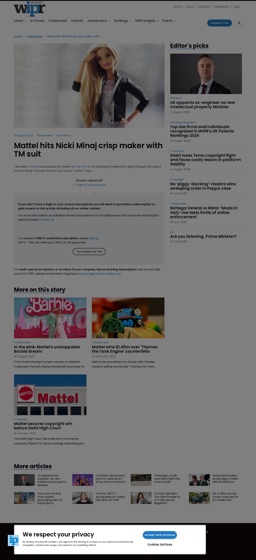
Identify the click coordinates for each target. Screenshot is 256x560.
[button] (13, 540)
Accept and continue (160, 535)
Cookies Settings (160, 544)
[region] (110, 539)
